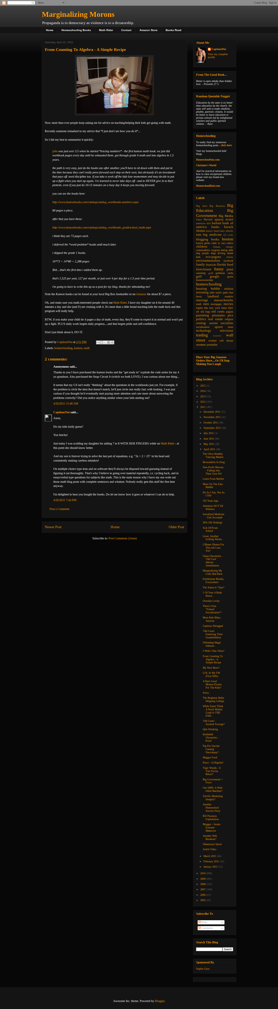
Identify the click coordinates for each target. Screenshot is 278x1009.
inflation (228, 288)
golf (199, 276)
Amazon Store (149, 30)
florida (221, 264)
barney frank (212, 231)
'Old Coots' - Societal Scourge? (214, 723)
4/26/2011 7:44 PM (64, 500)
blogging (202, 239)
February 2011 (211, 861)
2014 (203, 391)
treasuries (217, 336)
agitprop (218, 219)
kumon (78, 348)
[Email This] (98, 342)
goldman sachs (224, 273)
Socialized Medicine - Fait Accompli (213, 516)
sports (219, 327)
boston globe (203, 243)
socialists (227, 323)
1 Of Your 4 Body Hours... (212, 594)
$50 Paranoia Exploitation (211, 818)
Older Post (176, 527)
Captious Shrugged (213, 626)
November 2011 (212, 417)
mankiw (229, 296)
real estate (215, 319)
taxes (230, 327)
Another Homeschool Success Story (211, 807)
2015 (203, 385)
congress (215, 250)
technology (203, 330)
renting (201, 323)
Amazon (141, 294)
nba (206, 307)
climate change (223, 247)
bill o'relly (228, 235)
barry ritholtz (226, 231)
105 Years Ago (210, 500)
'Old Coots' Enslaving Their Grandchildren (213, 634)
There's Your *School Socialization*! (212, 609)
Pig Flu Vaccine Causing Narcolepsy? (211, 749)
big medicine (212, 234)
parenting (202, 315)
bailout (216, 223)
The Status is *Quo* (213, 587)
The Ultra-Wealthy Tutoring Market (213, 455)
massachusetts (223, 300)
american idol (203, 223)
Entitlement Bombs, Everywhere (213, 581)
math (87, 348)
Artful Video (209, 849)
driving (221, 253)
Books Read (173, 30)
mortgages (216, 304)
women (201, 344)
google (214, 276)
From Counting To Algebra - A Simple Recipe (213, 659)
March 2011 (210, 856)
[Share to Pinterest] (112, 342)
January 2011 (210, 866)
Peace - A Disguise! (213, 762)
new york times (218, 307)
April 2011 (209, 449)
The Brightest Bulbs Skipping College (213, 699)
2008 (203, 884)
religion (229, 319)
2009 (203, 878)
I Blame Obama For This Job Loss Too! (213, 547)
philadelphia (218, 315)
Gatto (199, 219)
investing (202, 292)
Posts (204, 922)
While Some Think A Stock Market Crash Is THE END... (213, 711)
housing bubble (208, 288)
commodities (203, 250)
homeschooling (63, 348)
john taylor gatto (219, 292)
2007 (203, 889)
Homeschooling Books (76, 30)
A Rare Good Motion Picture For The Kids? (212, 684)
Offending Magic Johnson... (212, 644)
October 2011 (211, 422)
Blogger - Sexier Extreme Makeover (212, 827)
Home (49, 30)
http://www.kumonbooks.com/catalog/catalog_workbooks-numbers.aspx (95, 202)
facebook (228, 260)
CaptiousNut (61, 412)
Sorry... (207, 692)
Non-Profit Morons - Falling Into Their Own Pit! (213, 470)
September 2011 (212, 428)
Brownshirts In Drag (214, 462)
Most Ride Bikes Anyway (211, 619)
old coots (217, 311)
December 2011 (212, 411)
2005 (203, 900)
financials (211, 264)
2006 (203, 895)
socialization (202, 327)
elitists (229, 257)
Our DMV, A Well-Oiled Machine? (213, 789)
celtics (230, 243)
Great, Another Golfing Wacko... (213, 538)
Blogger (159, 1001)
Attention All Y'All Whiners (213, 507)
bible (198, 234)
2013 (203, 396)
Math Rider (106, 30)
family (200, 264)
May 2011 (209, 444)
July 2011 (208, 433)
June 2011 (209, 438)
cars (223, 243)
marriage (202, 300)
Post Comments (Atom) (123, 538)
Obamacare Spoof (212, 844)
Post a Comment (59, 509)
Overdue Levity (211, 601)
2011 (203, 407)
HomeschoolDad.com (208, 185)
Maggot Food (210, 757)
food (230, 264)
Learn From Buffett (213, 478)
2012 (203, 401)
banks (215, 227)
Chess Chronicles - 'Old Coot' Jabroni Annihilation (213, 561)
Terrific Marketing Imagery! (213, 798)
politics (201, 319)
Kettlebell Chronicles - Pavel (211, 737)
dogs (213, 253)
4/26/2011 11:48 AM (65, 403)
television (226, 330)
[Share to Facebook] (109, 342)
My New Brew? (211, 667)
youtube (212, 344)
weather (212, 340)
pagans (229, 311)
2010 (203, 873)
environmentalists (208, 260)
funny (219, 269)
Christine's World (206, 165)
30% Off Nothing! (213, 522)
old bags (205, 311)
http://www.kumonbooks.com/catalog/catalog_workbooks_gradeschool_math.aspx (101, 227)
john (55, 151)
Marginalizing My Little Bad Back (212, 572)
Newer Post (53, 527)
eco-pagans (213, 257)
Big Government (214, 213)
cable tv (215, 243)
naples (199, 307)
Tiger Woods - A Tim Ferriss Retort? (212, 771)
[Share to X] (105, 342)
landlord (213, 296)
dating (224, 250)
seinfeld (213, 323)
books (215, 239)
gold (210, 273)
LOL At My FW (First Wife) (211, 674)
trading (202, 335)
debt (231, 250)
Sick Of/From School (210, 529)
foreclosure (203, 269)
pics (230, 315)
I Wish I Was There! (213, 651)
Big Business (217, 206)
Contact (126, 30)
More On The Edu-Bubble (213, 486)
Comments (207, 928)
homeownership (204, 280)
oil (197, 311)
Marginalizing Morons (78, 14)
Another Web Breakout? (210, 837)
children (201, 246)
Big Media (226, 216)
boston (227, 239)
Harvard (208, 219)
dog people (202, 253)
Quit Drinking (210, 729)
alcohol (229, 219)
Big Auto (201, 206)
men (206, 304)
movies (228, 304)
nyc (230, 308)
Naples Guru (203, 968)
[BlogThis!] (101, 342)
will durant (226, 340)
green (230, 276)
